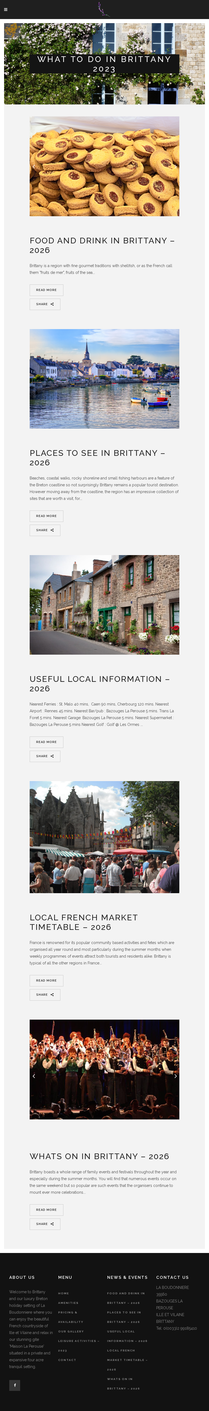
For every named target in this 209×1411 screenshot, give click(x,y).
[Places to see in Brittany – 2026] (104, 379)
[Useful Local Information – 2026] (104, 605)
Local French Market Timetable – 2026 (84, 922)
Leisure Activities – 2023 (79, 1345)
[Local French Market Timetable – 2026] (104, 837)
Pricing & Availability (71, 1317)
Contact (67, 1360)
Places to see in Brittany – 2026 (124, 1317)
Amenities (68, 1302)
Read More (46, 290)
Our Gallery (71, 1331)
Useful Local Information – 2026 (127, 1336)
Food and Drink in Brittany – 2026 (126, 1298)
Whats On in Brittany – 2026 (100, 1156)
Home (63, 1293)
